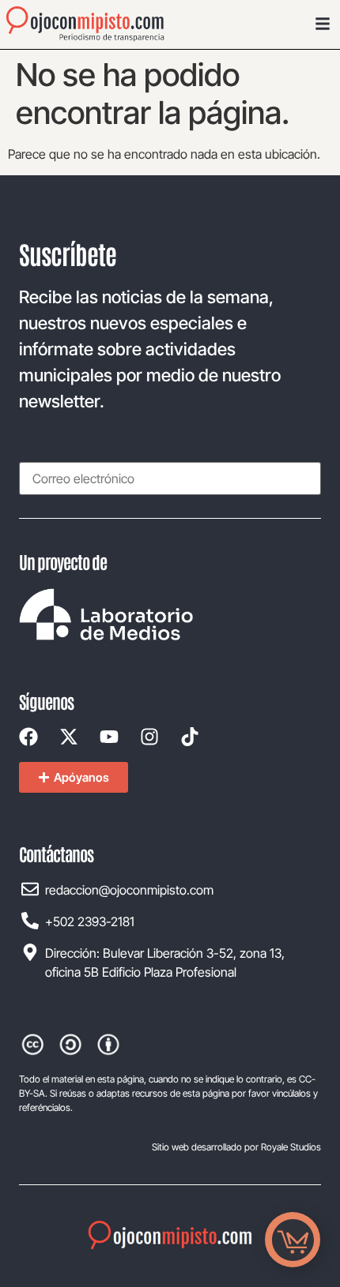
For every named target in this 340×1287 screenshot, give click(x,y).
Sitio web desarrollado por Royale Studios (236, 1147)
